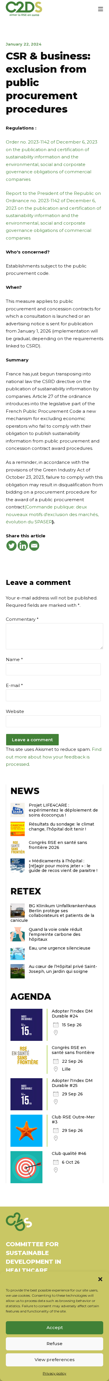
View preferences (55, 1359)
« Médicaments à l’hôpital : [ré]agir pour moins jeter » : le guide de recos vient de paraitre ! (63, 865)
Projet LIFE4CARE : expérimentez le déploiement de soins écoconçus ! (63, 810)
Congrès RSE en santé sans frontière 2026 (58, 845)
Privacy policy (54, 1373)
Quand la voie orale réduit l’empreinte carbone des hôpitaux (55, 934)
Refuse (54, 1343)
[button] (100, 1279)
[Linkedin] (23, 546)
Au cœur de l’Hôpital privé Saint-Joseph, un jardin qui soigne (63, 969)
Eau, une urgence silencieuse (59, 948)
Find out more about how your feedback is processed (53, 757)
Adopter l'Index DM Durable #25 (72, 1083)
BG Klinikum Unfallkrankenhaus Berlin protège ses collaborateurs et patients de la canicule (53, 913)
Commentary (22, 619)
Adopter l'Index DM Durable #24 (72, 1013)
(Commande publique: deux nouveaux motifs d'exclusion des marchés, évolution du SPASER (52, 514)
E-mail (14, 685)
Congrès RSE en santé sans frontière (73, 1050)
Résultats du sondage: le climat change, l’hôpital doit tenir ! (61, 826)
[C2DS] (24, 8)
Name (14, 659)
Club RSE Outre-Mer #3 (73, 1119)
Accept (55, 1327)
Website (15, 711)
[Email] (34, 546)
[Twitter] (11, 546)
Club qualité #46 (69, 1153)
